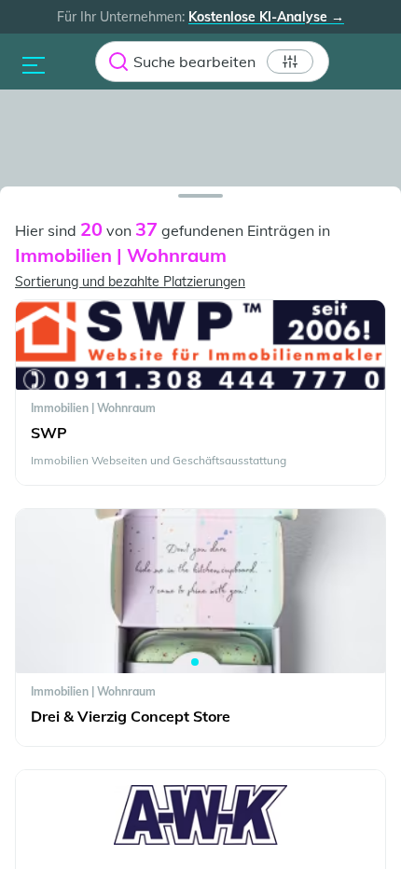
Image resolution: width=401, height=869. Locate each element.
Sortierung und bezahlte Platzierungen (130, 281)
